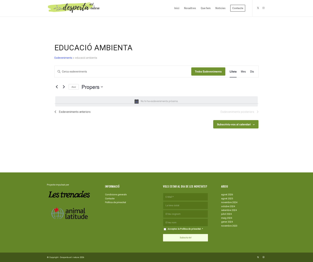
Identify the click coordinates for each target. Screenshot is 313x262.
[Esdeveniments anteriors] (57, 87)
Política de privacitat (115, 202)
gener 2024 (227, 221)
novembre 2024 (229, 202)
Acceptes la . (185, 229)
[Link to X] (258, 8)
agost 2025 (227, 198)
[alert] (156, 101)
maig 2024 (226, 218)
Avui (74, 86)
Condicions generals (116, 194)
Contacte (109, 198)
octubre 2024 (228, 206)
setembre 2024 (229, 210)
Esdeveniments (63, 57)
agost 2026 (227, 194)
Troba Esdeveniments (208, 71)
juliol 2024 (226, 214)
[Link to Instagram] (263, 8)
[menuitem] (177, 8)
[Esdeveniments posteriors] (64, 87)
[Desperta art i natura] (74, 8)
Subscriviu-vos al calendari (234, 124)
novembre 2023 (229, 225)
